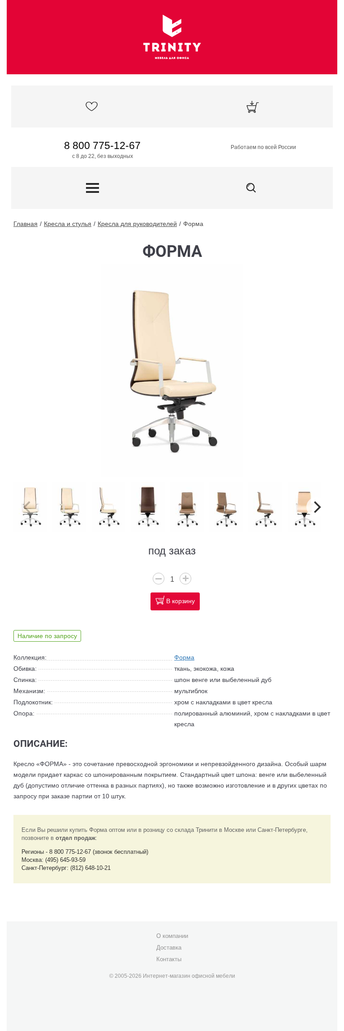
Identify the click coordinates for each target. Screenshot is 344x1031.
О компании (172, 936)
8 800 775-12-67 (102, 145)
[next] (316, 507)
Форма (193, 223)
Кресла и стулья (67, 223)
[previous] (28, 507)
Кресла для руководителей (137, 223)
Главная (25, 223)
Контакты (168, 959)
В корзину (180, 601)
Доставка (168, 947)
